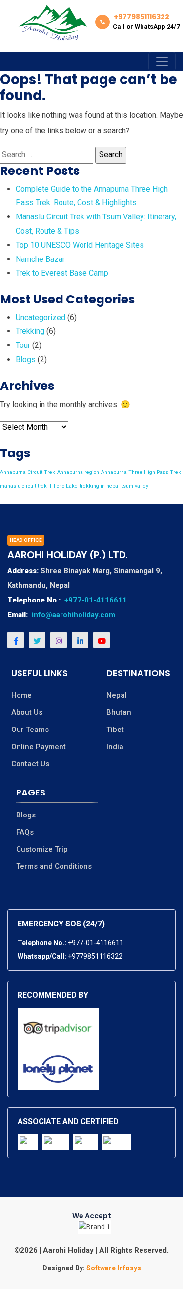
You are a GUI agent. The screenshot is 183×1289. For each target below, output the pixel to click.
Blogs (26, 359)
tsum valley (135, 486)
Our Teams (30, 729)
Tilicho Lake (63, 486)
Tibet (115, 729)
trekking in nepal (100, 486)
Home (21, 695)
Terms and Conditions (54, 866)
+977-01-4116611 (95, 600)
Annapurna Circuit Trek (27, 472)
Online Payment (38, 747)
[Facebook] (15, 640)
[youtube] (101, 640)
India (114, 747)
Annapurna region (78, 472)
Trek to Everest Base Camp (62, 273)
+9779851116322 (95, 956)
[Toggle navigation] (162, 61)
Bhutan (118, 712)
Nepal (116, 695)
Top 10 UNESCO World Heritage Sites (80, 245)
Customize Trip (42, 849)
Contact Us (30, 764)
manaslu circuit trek (23, 486)
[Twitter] (37, 640)
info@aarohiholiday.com (73, 614)
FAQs (25, 832)
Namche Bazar (40, 259)
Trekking (30, 331)
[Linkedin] (80, 640)
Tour (23, 345)
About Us (26, 712)
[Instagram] (58, 640)
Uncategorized (40, 317)
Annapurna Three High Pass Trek (141, 472)
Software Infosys (113, 1268)
